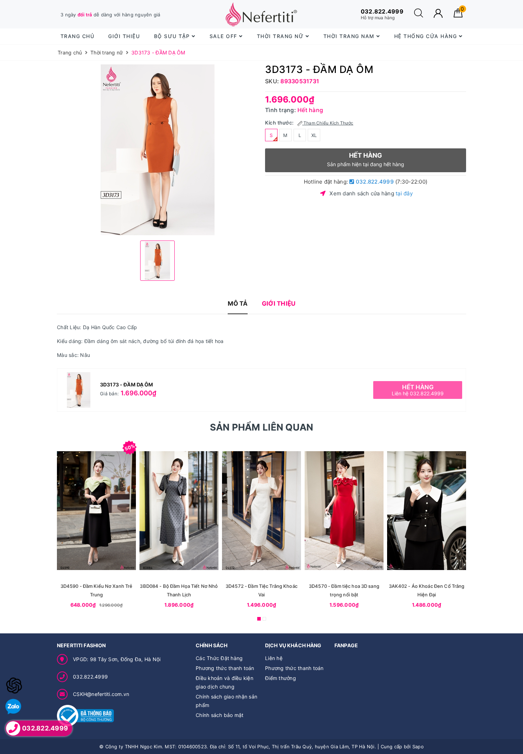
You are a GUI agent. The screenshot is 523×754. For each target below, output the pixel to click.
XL (314, 135)
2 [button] (264, 619)
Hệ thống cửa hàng (426, 36)
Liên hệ (273, 658)
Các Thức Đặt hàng (219, 658)
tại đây (404, 193)
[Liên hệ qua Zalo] (13, 707)
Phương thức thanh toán (225, 668)
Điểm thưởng (280, 678)
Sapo (418, 746)
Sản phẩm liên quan (261, 427)
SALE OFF (224, 36)
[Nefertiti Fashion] (261, 14)
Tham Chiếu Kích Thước (328, 123)
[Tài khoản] (438, 13)
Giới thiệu (124, 36)
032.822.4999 (374, 181)
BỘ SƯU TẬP (173, 36)
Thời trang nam (350, 36)
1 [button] (259, 619)
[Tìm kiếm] (418, 15)
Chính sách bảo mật (220, 715)
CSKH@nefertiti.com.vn (101, 694)
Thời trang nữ (281, 36)
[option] (157, 149)
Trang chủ (77, 36)
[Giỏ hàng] (458, 15)
